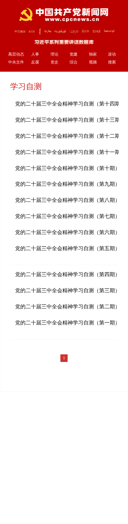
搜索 (112, 62)
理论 (54, 54)
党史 (54, 62)
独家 (93, 54)
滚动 (112, 54)
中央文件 (16, 62)
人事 (35, 54)
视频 (93, 62)
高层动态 (16, 54)
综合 (73, 62)
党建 (73, 54)
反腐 (35, 62)
